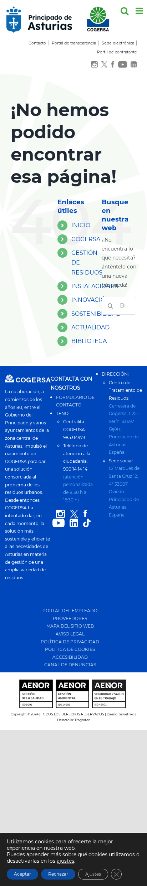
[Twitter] (104, 64)
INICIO (80, 225)
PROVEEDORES (70, 618)
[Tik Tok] (87, 523)
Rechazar (58, 874)
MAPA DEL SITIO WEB (70, 626)
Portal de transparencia (74, 43)
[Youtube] (122, 64)
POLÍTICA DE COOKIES (70, 649)
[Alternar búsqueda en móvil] (124, 10)
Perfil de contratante (117, 51)
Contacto (37, 43)
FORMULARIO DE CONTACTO (75, 401)
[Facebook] (112, 64)
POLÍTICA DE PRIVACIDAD (70, 641)
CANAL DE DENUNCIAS (70, 664)
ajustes (65, 861)
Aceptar (22, 874)
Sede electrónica (118, 43)
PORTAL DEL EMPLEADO (69, 610)
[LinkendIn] (134, 64)
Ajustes (93, 874)
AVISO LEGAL (70, 634)
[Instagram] (94, 64)
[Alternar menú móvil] (140, 10)
